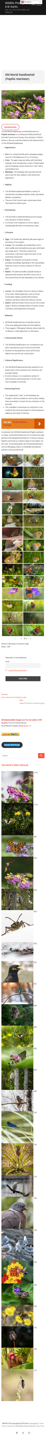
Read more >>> (25, 726)
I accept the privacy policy (17, 670)
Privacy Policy (40, 1426)
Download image (10, 127)
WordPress (11, 1426)
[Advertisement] (23, 39)
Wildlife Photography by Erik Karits (19, 5)
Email (7, 661)
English (27, 2)
